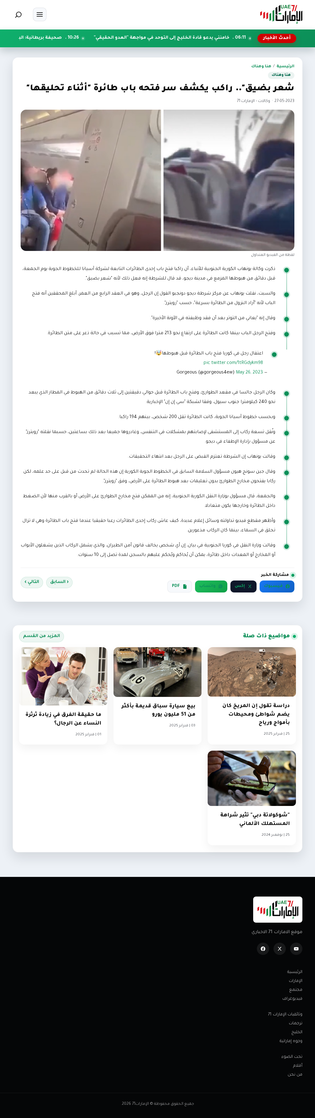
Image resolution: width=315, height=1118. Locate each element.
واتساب (207, 586)
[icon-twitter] (279, 949)
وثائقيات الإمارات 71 (285, 1014)
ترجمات (295, 1023)
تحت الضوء (291, 1057)
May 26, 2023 (249, 372)
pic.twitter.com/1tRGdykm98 (233, 363)
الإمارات (295, 981)
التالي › (32, 582)
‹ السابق (59, 582)
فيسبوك (273, 586)
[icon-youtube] (296, 949)
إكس (240, 586)
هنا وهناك (261, 66)
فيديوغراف (292, 999)
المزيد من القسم (41, 636)
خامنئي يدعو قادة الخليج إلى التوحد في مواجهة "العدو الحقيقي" (202, 38)
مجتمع (295, 990)
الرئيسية (285, 66)
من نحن (295, 1075)
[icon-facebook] (263, 949)
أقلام (297, 1066)
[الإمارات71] (281, 14)
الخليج (296, 1032)
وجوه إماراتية (291, 1041)
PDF (176, 586)
